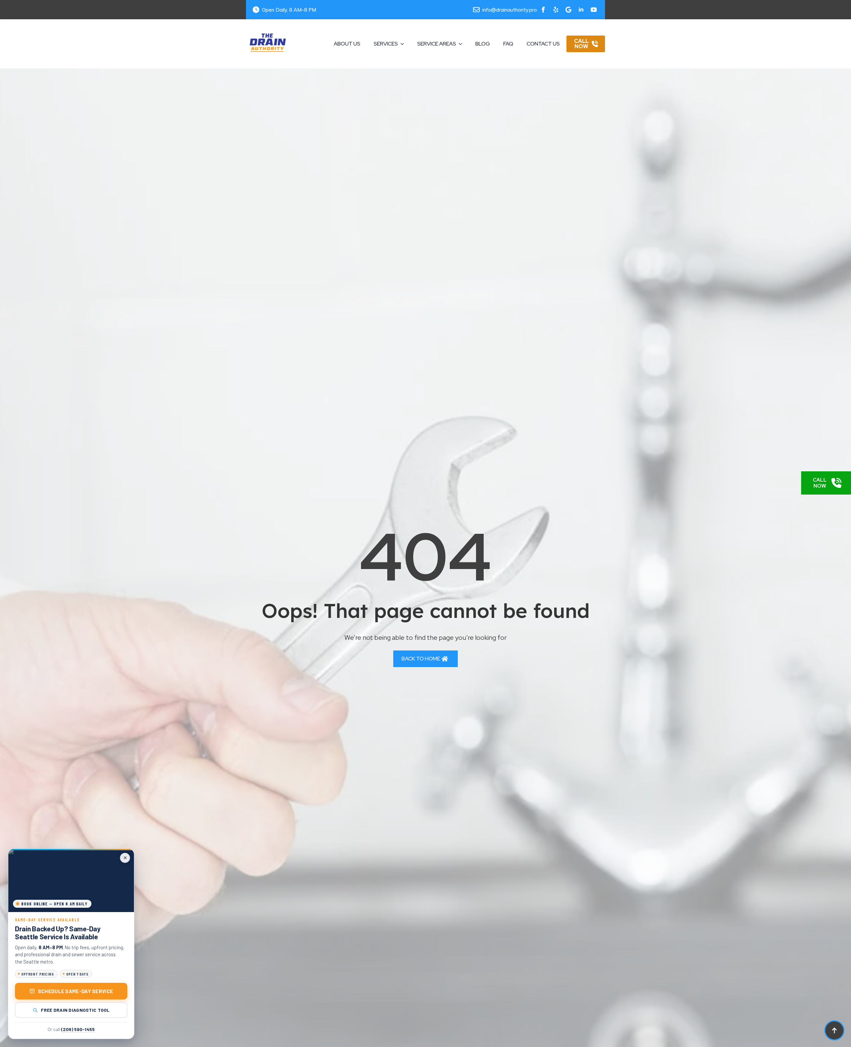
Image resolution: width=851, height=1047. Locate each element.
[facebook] (543, 9)
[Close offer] (125, 858)
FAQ (508, 43)
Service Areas (436, 43)
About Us (347, 43)
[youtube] (593, 9)
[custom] (555, 9)
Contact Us (543, 43)
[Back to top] (834, 1030)
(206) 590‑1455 (78, 1029)
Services (386, 43)
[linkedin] (581, 9)
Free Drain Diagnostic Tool (75, 1010)
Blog (482, 43)
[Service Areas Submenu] (462, 44)
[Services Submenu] (404, 44)
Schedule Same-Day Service (75, 991)
